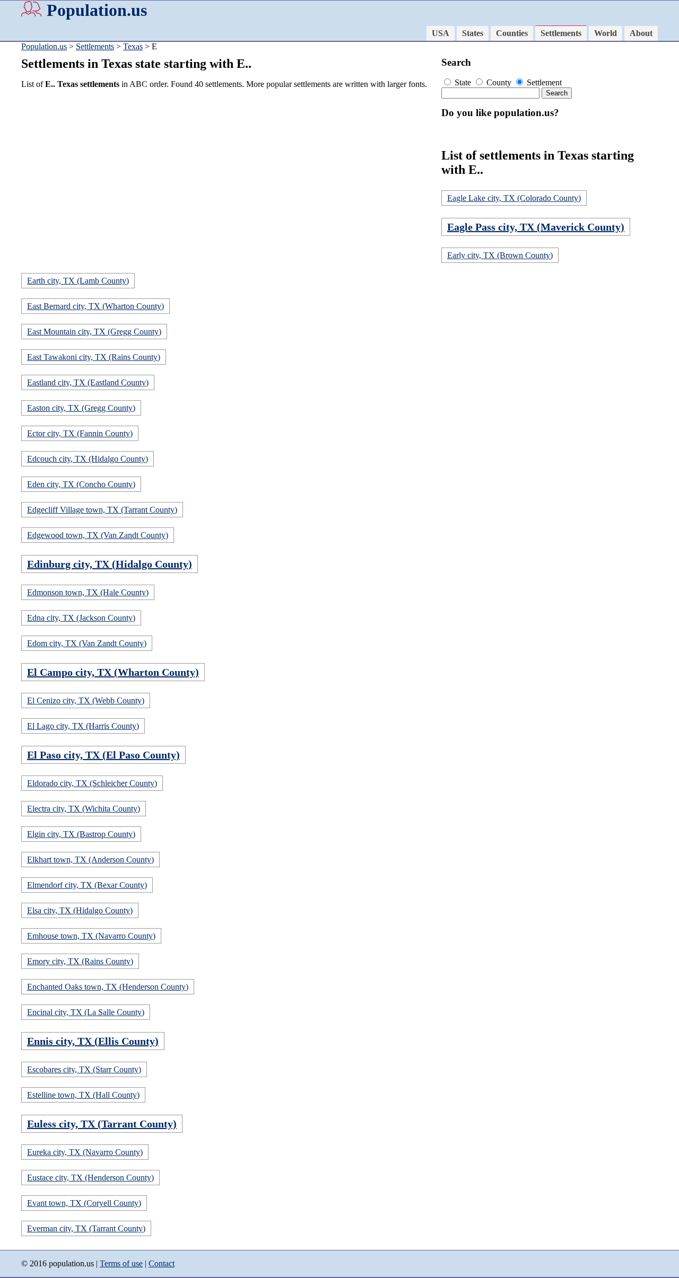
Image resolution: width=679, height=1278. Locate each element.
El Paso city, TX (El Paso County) (103, 755)
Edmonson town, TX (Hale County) (88, 592)
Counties (512, 33)
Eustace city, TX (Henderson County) (90, 1177)
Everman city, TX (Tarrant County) (86, 1228)
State (462, 82)
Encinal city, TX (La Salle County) (85, 1012)
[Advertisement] (228, 172)
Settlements (561, 33)
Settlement (543, 82)
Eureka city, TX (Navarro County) (85, 1152)
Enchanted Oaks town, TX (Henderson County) (107, 986)
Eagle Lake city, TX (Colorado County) (514, 197)
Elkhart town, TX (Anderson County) (90, 859)
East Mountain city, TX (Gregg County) (94, 331)
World (605, 33)
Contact (162, 1263)
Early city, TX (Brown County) (500, 255)
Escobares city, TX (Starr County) (84, 1069)
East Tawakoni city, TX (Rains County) (93, 357)
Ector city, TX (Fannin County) (80, 433)
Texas (133, 46)
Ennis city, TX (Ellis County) (93, 1041)
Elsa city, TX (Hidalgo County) (80, 910)
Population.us (97, 10)
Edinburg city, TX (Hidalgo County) (109, 564)
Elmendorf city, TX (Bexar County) (87, 884)
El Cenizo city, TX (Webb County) (85, 700)
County (498, 82)
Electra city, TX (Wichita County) (83, 808)
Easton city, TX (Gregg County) (81, 407)
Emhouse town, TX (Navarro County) (91, 935)
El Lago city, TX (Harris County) (83, 725)
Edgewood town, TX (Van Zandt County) (97, 535)
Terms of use (121, 1263)
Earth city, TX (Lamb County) (78, 280)
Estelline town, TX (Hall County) (83, 1094)
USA (440, 33)
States (472, 33)
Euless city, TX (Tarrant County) (102, 1124)
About (641, 33)
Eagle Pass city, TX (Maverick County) (535, 227)
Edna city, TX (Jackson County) (81, 617)
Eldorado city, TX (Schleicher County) (92, 783)
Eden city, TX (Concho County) (81, 484)
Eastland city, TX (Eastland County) (88, 382)
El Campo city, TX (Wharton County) (113, 672)
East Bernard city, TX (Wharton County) (95, 306)
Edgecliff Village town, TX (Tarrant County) (102, 509)
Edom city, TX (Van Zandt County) (86, 643)
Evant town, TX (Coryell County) (84, 1203)
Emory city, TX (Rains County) (80, 961)
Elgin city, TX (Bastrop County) (81, 834)
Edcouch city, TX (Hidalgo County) (87, 458)
